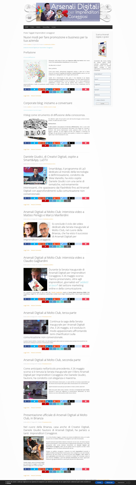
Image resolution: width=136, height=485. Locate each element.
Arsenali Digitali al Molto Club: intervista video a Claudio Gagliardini (54, 259)
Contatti (54, 27)
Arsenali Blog (46, 27)
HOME (26, 27)
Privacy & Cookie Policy (104, 480)
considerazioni (47, 44)
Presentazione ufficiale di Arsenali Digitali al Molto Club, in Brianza (55, 416)
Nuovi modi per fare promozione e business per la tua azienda (56, 38)
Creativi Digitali (49, 480)
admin (29, 44)
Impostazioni (121, 482)
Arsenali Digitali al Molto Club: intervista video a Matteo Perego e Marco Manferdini (54, 213)
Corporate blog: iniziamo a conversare (48, 103)
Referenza (97, 95)
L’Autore (38, 27)
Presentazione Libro (50, 164)
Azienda (96, 89)
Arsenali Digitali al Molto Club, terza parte (50, 313)
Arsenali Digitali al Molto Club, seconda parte (52, 360)
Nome (96, 79)
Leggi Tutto (26, 95)
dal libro (53, 44)
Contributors (46, 219)
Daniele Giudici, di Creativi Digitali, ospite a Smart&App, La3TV (51, 158)
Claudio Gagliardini (56, 292)
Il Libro (32, 27)
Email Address (98, 74)
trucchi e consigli (52, 107)
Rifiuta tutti (109, 482)
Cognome (97, 84)
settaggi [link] (9, 483)
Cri (28, 164)
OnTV (45, 164)
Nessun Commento (36, 95)
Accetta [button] (99, 482)
